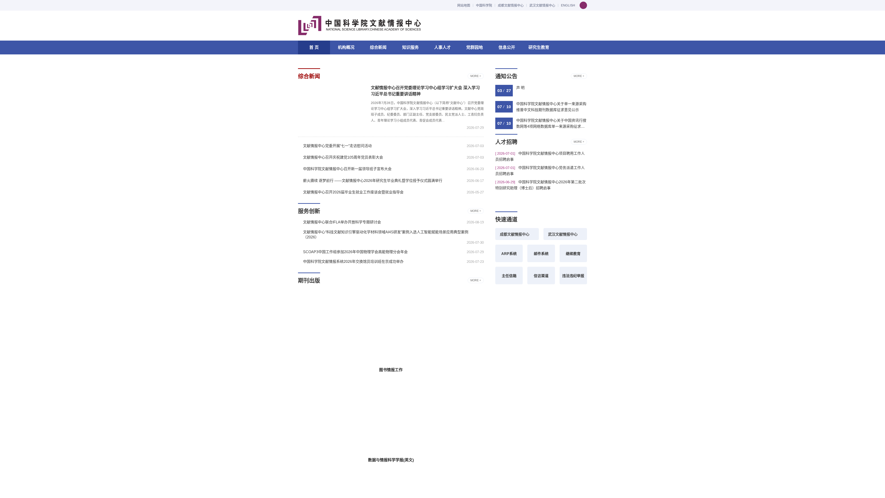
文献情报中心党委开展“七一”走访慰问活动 (337, 146)
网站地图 (463, 5)
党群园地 (474, 47)
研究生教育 (538, 47)
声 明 (520, 88)
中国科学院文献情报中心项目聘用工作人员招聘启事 (540, 156)
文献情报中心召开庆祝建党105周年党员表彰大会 (343, 157)
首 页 (314, 47)
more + (475, 76)
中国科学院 (484, 5)
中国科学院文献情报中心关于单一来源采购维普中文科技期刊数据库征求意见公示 (551, 107)
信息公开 (507, 47)
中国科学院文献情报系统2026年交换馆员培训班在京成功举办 (353, 262)
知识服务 (410, 47)
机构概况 (346, 47)
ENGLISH (568, 5)
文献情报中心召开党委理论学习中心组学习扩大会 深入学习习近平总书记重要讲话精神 (425, 91)
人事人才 (442, 47)
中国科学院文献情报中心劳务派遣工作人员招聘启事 (540, 171)
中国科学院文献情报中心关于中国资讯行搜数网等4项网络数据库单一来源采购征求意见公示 (551, 124)
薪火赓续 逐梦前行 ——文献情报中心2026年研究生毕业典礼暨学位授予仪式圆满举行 (372, 181)
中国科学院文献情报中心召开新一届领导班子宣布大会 (347, 169)
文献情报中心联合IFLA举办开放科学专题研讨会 (342, 222)
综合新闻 (378, 47)
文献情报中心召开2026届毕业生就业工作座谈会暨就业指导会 (353, 192)
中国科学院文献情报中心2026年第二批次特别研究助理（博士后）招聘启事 (540, 185)
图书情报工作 (391, 370)
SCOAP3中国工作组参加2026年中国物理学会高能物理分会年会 (355, 252)
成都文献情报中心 (511, 5)
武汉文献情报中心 (542, 5)
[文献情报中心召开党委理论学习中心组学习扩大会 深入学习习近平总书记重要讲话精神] (331, 107)
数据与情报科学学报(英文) (391, 460)
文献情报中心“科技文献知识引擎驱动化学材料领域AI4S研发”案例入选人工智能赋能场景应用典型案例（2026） (385, 234)
